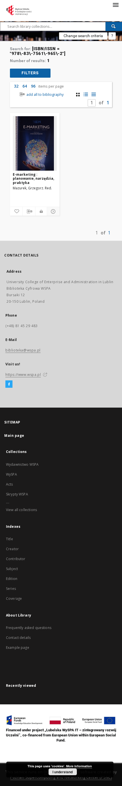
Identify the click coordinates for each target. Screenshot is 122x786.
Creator (12, 548)
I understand (62, 771)
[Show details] (52, 211)
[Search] (114, 26)
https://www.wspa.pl (23, 374)
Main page (14, 435)
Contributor (16, 558)
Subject (12, 568)
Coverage (14, 598)
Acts (9, 484)
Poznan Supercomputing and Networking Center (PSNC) (61, 777)
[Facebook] (8, 384)
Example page (17, 647)
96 (33, 86)
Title (9, 539)
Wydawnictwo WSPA (22, 464)
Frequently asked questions (28, 627)
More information (79, 766)
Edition (11, 578)
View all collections (21, 509)
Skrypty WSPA (17, 494)
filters (30, 73)
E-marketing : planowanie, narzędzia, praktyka (33, 178)
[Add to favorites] (16, 211)
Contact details (18, 637)
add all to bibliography (45, 94)
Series (11, 588)
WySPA (11, 474)
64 (24, 86)
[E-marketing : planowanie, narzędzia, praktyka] (34, 143)
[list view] (93, 95)
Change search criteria (83, 35)
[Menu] (115, 4)
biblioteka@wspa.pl (23, 350)
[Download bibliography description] (29, 211)
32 (16, 86)
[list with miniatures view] (86, 95)
